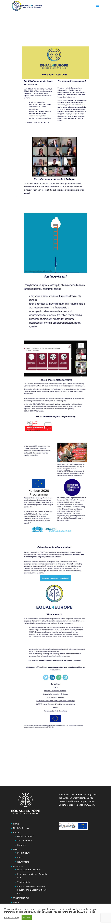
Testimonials (23, 882)
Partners (21, 845)
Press (20, 857)
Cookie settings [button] (11, 917)
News (15, 849)
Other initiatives (21, 897)
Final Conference (21, 828)
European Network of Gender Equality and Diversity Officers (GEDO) (32, 890)
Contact (17, 902)
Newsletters (23, 861)
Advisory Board (24, 840)
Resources (18, 866)
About (16, 832)
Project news (23, 852)
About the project (25, 836)
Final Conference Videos (29, 869)
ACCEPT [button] (26, 917)
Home (16, 823)
